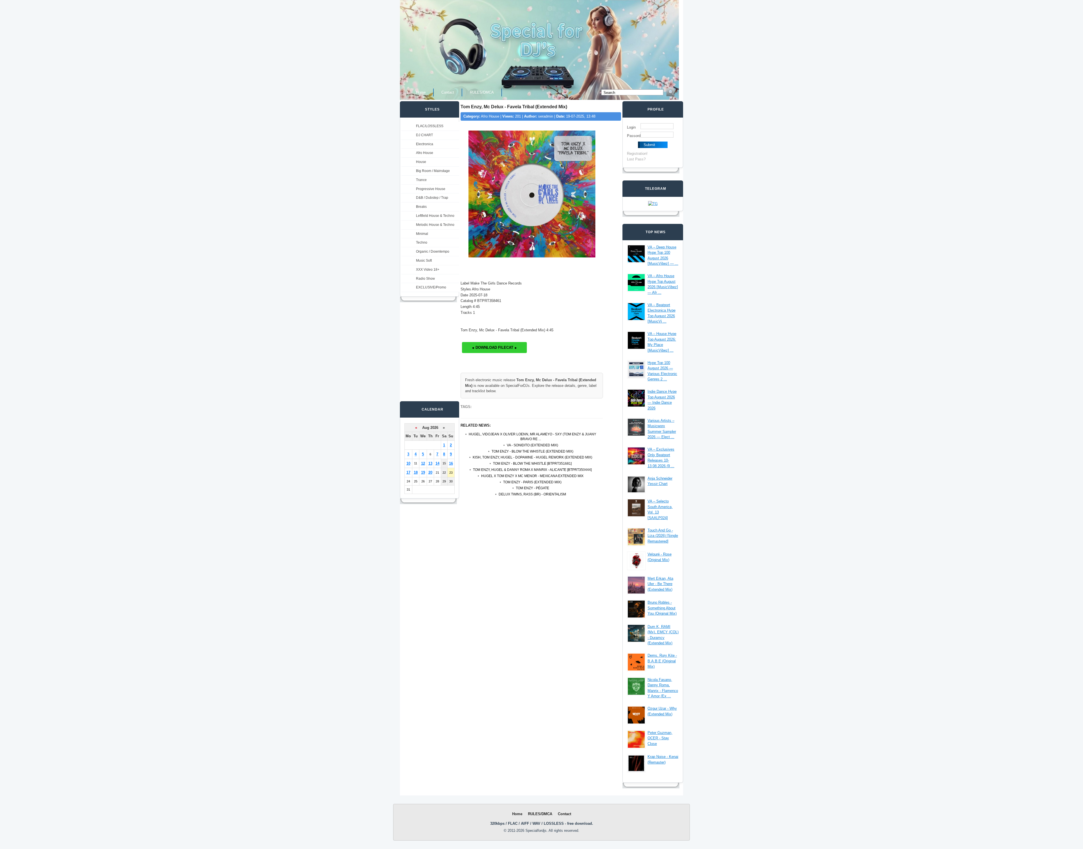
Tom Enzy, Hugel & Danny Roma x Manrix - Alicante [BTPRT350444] (532, 470)
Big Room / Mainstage (433, 171)
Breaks (421, 207)
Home (421, 92)
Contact (447, 92)
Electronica (424, 144)
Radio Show (425, 279)
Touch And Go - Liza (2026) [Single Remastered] (663, 535)
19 (423, 472)
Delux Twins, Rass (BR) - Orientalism (532, 494)
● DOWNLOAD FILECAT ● (494, 347)
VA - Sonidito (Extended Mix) (532, 445)
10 (408, 463)
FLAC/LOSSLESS (429, 126)
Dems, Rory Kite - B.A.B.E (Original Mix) (662, 661)
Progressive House (430, 189)
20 (430, 472)
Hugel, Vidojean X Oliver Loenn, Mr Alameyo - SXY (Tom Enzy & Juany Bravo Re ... (532, 436)
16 (451, 463)
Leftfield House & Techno (435, 216)
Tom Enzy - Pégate (532, 488)
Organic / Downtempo (432, 251)
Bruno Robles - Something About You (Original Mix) (662, 608)
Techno (421, 242)
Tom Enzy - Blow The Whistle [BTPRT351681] (532, 464)
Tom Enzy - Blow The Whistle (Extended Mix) (532, 451)
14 (437, 463)
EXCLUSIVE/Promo (431, 287)
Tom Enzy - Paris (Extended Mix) (532, 482)
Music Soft (424, 261)
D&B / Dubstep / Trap (432, 198)
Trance (421, 180)
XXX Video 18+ (427, 270)
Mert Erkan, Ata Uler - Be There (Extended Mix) (660, 584)
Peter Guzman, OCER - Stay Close (660, 738)
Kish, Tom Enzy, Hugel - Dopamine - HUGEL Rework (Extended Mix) (532, 457)
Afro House (424, 153)
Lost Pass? (636, 159)
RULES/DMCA (482, 92)
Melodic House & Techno (435, 225)
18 (416, 472)
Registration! (637, 153)
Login (631, 127)
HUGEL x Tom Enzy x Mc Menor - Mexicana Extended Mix (532, 476)
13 (430, 463)
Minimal (422, 234)
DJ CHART (424, 135)
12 (423, 463)
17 (408, 472)
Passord (633, 136)
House (421, 162)
